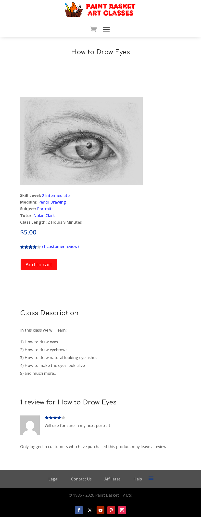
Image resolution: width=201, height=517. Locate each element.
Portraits (45, 208)
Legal (53, 479)
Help (137, 479)
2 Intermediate (56, 195)
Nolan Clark (44, 215)
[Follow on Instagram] (122, 510)
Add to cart (38, 264)
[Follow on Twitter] (90, 510)
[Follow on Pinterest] (111, 510)
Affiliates (112, 479)
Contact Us (81, 479)
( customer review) (60, 246)
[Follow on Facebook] (79, 510)
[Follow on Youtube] (100, 510)
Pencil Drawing (52, 202)
